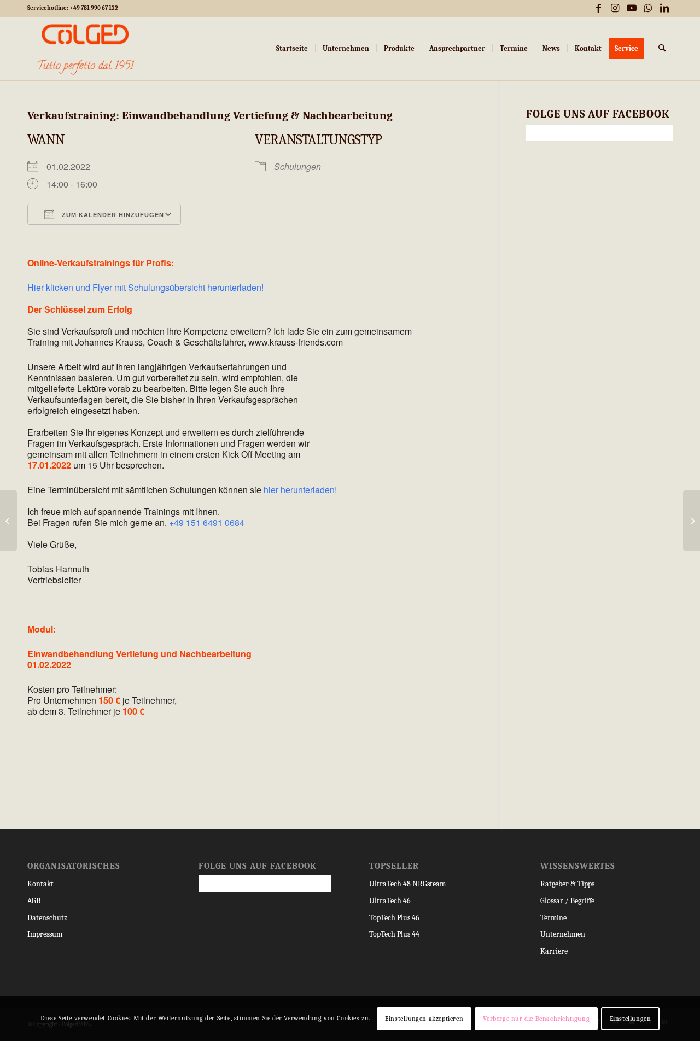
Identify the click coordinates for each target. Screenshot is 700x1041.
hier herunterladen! (300, 489)
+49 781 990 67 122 (93, 7)
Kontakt (40, 883)
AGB (33, 900)
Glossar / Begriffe (567, 900)
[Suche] (662, 48)
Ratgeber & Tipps (567, 883)
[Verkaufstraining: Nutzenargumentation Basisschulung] (8, 520)
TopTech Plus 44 (394, 934)
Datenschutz (47, 917)
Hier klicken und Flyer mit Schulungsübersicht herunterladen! (145, 287)
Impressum (44, 934)
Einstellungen (630, 1018)
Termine (553, 917)
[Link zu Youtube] (631, 8)
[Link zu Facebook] (598, 8)
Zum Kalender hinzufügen (112, 215)
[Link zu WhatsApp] (648, 8)
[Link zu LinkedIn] (664, 8)
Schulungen (297, 166)
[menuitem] (292, 48)
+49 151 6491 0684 (206, 522)
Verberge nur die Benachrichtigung (536, 1018)
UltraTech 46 (390, 900)
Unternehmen (562, 934)
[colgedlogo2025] (85, 48)
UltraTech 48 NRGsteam (407, 883)
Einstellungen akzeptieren (424, 1018)
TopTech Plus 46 (394, 917)
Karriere (554, 951)
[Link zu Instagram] (615, 8)
